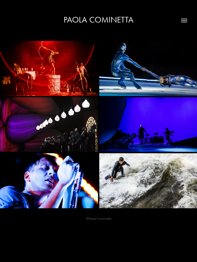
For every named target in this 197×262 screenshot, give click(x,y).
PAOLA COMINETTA (99, 20)
